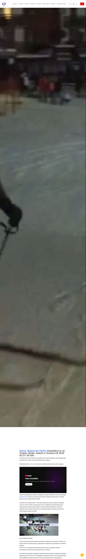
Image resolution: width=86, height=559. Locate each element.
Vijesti (7, 229)
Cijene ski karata (23, 496)
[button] (82, 4)
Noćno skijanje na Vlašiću (32, 450)
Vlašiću (32, 464)
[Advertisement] (43, 439)
